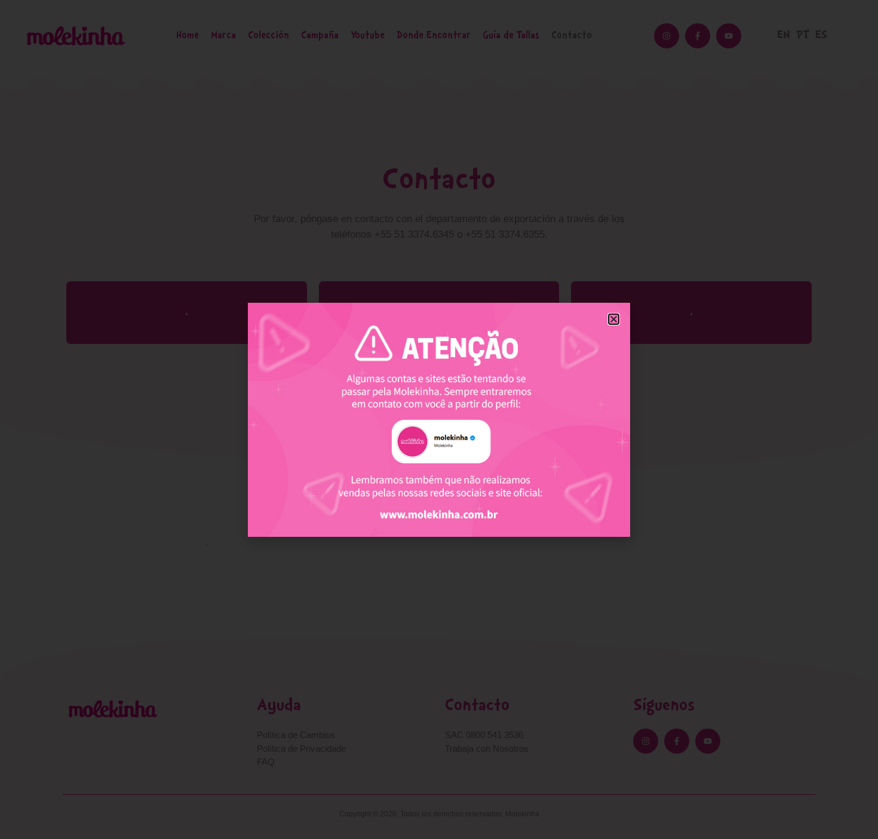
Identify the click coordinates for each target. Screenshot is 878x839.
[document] (439, 419)
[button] (613, 319)
